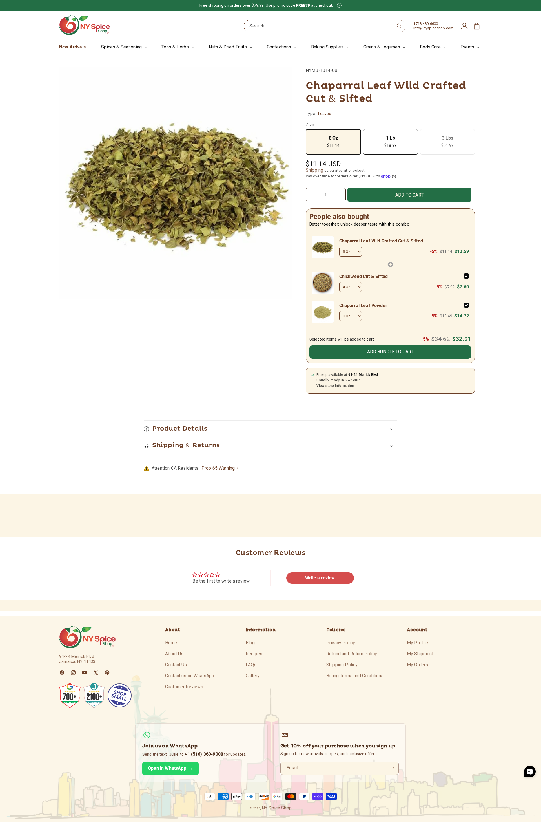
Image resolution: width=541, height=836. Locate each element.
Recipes (254, 653)
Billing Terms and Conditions (354, 675)
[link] (323, 247)
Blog (250, 642)
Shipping (314, 170)
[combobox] (324, 26)
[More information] (339, 5)
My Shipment (420, 653)
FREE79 (303, 5)
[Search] (399, 26)
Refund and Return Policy (351, 653)
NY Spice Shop (277, 808)
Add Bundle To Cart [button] (390, 351)
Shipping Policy (342, 664)
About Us (174, 653)
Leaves (324, 113)
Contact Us (176, 664)
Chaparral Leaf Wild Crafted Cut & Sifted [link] (381, 241)
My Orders (417, 664)
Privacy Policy (340, 642)
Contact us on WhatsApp (189, 675)
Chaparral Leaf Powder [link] (363, 305)
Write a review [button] (320, 578)
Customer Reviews (184, 686)
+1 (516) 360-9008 (204, 754)
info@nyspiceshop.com (433, 28)
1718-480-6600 (425, 23)
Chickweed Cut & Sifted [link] (363, 276)
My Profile (417, 642)
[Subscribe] (392, 768)
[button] (123, 47)
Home (171, 642)
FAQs (251, 664)
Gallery (253, 675)
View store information (335, 386)
